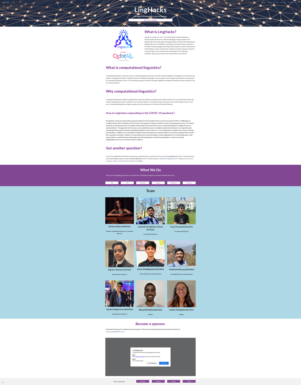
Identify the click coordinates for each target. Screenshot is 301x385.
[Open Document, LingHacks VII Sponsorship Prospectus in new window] (193, 340)
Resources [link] (283, 2)
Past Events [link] (291, 2)
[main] (150, 9)
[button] (299, 2)
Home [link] (263, 2)
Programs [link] (269, 2)
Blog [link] (277, 2)
